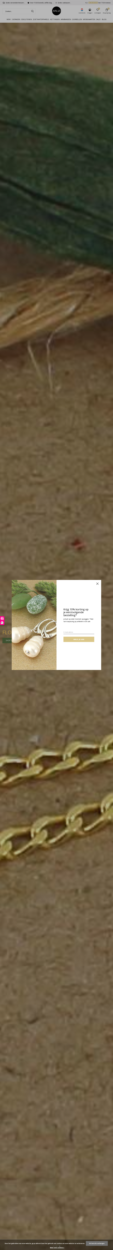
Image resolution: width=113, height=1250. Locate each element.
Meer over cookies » (57, 1248)
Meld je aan (78, 639)
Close (97, 583)
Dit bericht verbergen (97, 1243)
